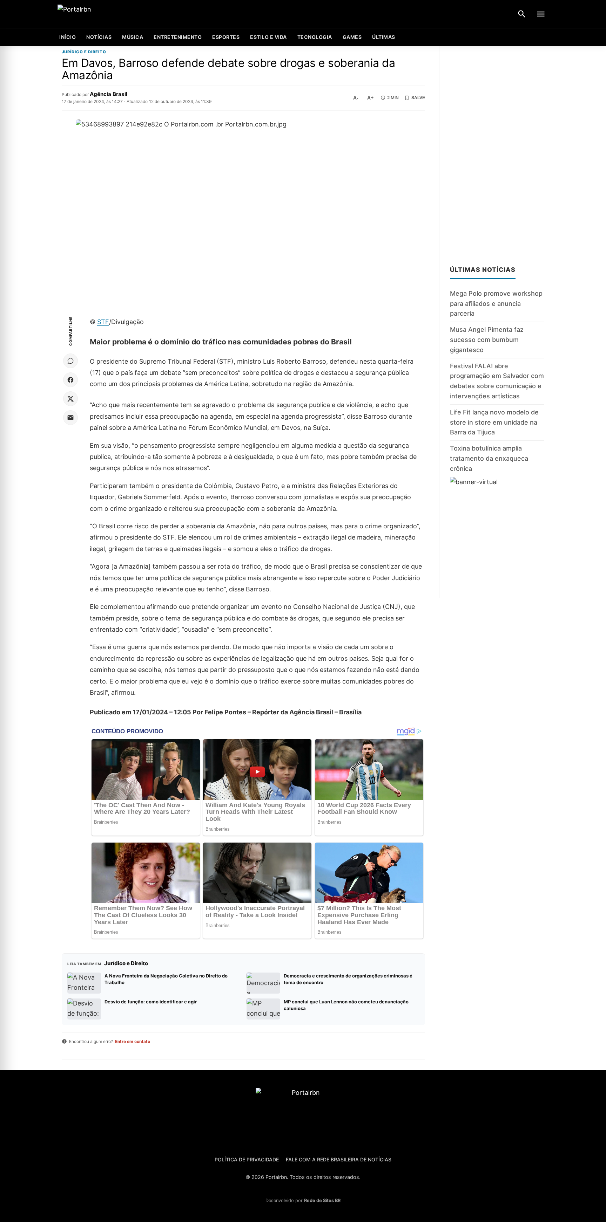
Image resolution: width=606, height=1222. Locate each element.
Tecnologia (314, 37)
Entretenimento (178, 37)
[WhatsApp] (70, 360)
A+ (370, 98)
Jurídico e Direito (84, 52)
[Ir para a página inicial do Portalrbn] (101, 14)
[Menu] (540, 14)
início (67, 37)
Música (132, 37)
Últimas (383, 37)
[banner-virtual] (497, 537)
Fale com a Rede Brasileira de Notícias (338, 1159)
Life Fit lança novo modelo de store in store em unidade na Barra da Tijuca (494, 422)
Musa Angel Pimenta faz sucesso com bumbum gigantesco (487, 339)
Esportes (226, 37)
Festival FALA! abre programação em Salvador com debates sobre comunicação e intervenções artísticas (497, 380)
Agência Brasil (108, 94)
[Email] (70, 417)
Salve (418, 97)
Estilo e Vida (268, 37)
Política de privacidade (247, 1159)
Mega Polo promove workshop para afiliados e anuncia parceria (496, 303)
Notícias (99, 37)
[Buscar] (522, 14)
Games (352, 37)
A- (355, 98)
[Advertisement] (497, 151)
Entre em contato (132, 1041)
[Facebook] (70, 379)
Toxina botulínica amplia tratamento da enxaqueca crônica (489, 458)
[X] (70, 398)
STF (103, 321)
